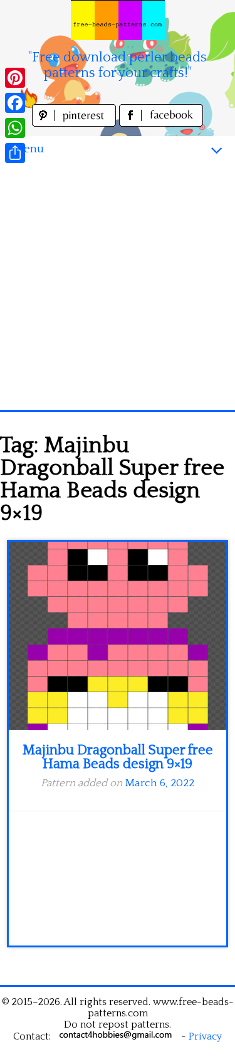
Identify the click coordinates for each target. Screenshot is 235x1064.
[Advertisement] (117, 286)
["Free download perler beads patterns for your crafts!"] (118, 20)
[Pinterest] (15, 77)
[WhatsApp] (15, 127)
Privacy (205, 1036)
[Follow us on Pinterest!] (75, 123)
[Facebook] (15, 102)
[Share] (15, 153)
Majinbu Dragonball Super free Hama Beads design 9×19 (118, 757)
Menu (28, 148)
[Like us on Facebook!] (161, 123)
